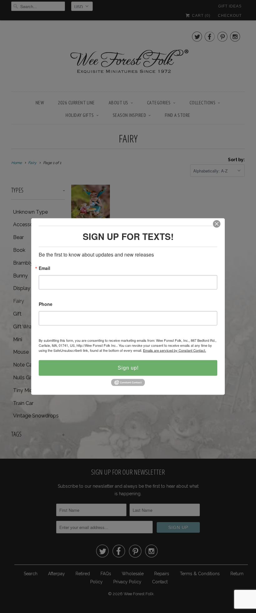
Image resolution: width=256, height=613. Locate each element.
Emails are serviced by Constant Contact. (174, 350)
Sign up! (128, 368)
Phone (45, 304)
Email (44, 268)
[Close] (216, 224)
